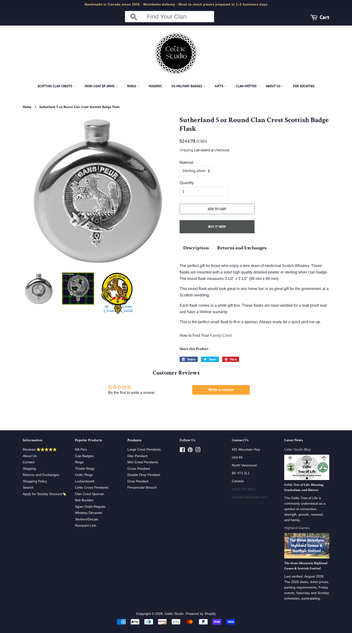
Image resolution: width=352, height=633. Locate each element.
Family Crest (221, 335)
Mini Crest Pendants (142, 462)
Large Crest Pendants (144, 449)
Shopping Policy (35, 481)
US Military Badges (187, 86)
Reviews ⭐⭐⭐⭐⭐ (40, 449)
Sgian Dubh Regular (90, 506)
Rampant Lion (85, 525)
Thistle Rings (85, 468)
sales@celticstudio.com (249, 497)
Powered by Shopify (201, 614)
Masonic (155, 86)
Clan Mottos (246, 86)
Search (28, 487)
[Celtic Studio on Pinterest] (190, 451)
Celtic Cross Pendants (91, 487)
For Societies (303, 86)
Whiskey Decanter (88, 513)
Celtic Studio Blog (297, 449)
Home (27, 107)
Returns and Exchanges (242, 248)
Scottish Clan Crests (55, 86)
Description (196, 248)
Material (186, 162)
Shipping (186, 150)
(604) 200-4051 (243, 489)
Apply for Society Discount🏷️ (44, 494)
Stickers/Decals (86, 519)
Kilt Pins (81, 449)
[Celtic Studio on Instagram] (197, 451)
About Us (273, 86)
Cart (324, 17)
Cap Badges (84, 456)
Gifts (219, 86)
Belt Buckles (84, 500)
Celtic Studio (174, 614)
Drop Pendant (137, 481)
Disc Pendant (137, 456)
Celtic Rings (84, 475)
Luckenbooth (85, 481)
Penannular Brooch (142, 487)
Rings (132, 86)
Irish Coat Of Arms (100, 86)
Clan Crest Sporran (89, 494)
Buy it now (217, 226)
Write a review (220, 390)
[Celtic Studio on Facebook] (182, 451)
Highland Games (297, 528)
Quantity (187, 183)
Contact (28, 462)
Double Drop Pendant (143, 475)
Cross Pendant (138, 468)
